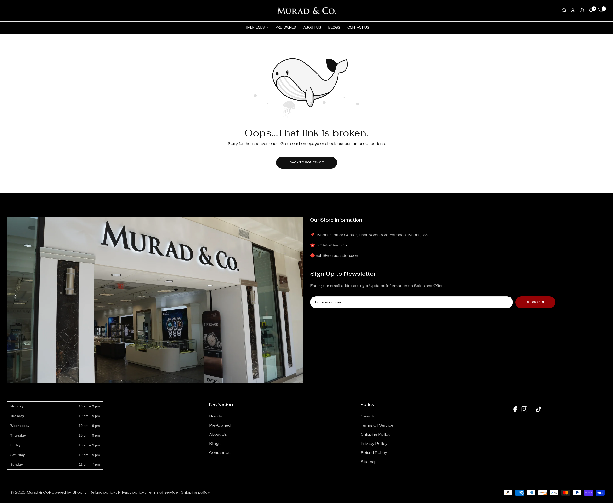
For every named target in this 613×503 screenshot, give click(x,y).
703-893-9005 (331, 245)
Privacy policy (131, 492)
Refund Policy (374, 452)
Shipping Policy (375, 434)
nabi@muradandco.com (337, 255)
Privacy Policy (374, 443)
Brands (215, 416)
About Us (218, 434)
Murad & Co (38, 492)
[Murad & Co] (307, 10)
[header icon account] (573, 10)
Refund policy (102, 492)
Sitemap (369, 461)
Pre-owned (220, 425)
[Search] (564, 10)
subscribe (535, 302)
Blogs (215, 443)
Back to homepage (306, 162)
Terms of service (377, 425)
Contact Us (220, 452)
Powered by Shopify (68, 492)
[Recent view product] (582, 10)
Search (367, 416)
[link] (256, 28)
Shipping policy (195, 492)
